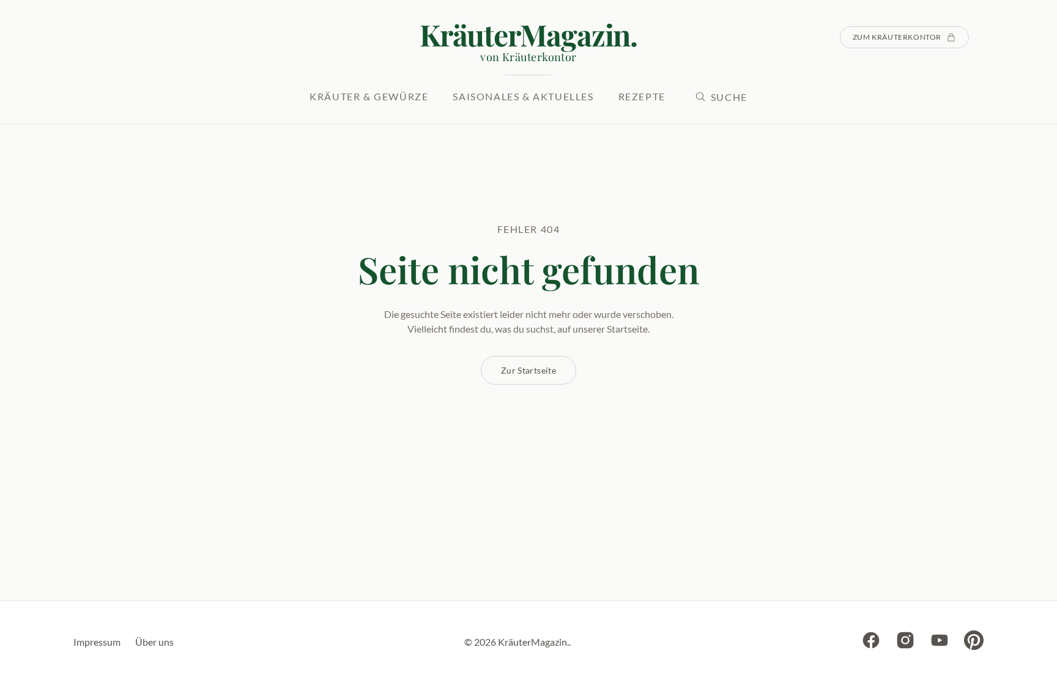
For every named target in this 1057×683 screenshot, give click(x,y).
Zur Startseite (528, 370)
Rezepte (642, 96)
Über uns (154, 642)
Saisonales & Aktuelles (523, 96)
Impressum (97, 642)
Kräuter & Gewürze (369, 96)
